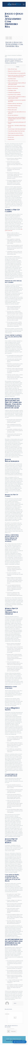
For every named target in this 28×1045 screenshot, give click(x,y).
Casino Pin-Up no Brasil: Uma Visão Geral (16, 131)
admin (15, 1003)
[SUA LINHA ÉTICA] (14, 4)
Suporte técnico (11, 139)
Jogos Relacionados (12, 78)
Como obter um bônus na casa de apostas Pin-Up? (17, 73)
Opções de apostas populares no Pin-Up (15, 135)
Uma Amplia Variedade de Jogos (14, 105)
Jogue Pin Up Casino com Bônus (14, 94)
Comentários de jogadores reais (14, 92)
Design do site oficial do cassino (14, 71)
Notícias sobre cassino (12, 109)
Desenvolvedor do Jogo (12, 107)
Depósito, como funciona (13, 88)
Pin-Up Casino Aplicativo (13, 115)
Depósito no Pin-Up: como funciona (15, 103)
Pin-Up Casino (11, 137)
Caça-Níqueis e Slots (12, 90)
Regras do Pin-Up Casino (13, 80)
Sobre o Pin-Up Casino (12, 69)
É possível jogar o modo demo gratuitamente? (17, 129)
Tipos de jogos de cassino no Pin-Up (15, 133)
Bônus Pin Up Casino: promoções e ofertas (16, 86)
